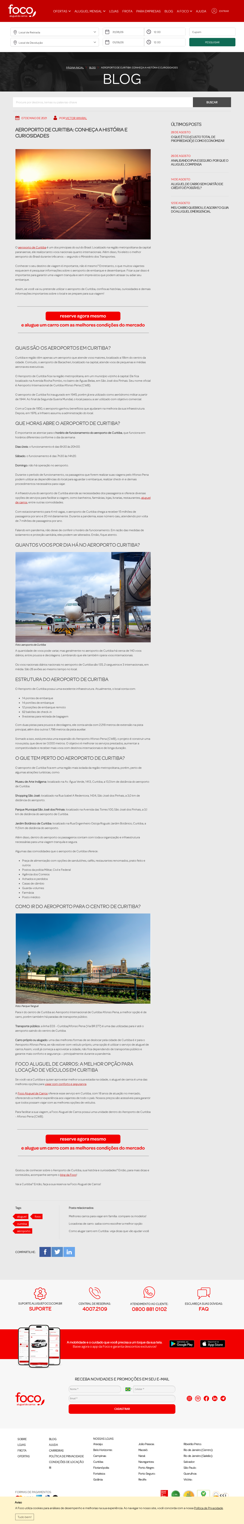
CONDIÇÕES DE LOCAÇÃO (66, 1462)
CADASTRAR (122, 1409)
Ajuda (201, 11)
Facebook (45, 1252)
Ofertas (24, 1456)
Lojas (114, 11)
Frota (127, 11)
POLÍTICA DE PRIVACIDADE (66, 1456)
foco (38, 1216)
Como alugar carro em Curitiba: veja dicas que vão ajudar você (109, 1231)
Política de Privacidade (208, 1508)
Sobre (22, 1439)
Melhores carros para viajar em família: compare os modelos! (107, 1216)
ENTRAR (224, 11)
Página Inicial (75, 67)
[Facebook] (206, 1398)
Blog (169, 11)
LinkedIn (69, 1252)
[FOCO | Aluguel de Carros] (22, 11)
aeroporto (23, 1231)
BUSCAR (211, 102)
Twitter (57, 1252)
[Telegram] (223, 1398)
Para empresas (148, 11)
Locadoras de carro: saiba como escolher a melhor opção (105, 1223)
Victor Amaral (76, 118)
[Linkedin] (215, 1398)
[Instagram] (189, 1398)
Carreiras (56, 1450)
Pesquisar (212, 42)
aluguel (21, 1216)
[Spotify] (198, 1398)
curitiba (22, 1224)
